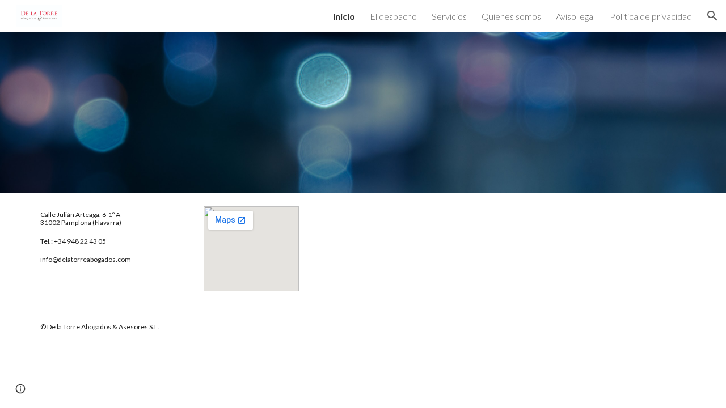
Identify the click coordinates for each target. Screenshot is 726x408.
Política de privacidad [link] (651, 16)
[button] (712, 15)
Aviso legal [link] (575, 16)
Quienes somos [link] (511, 16)
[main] (111, 237)
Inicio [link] (344, 16)
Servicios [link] (449, 16)
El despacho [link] (393, 16)
